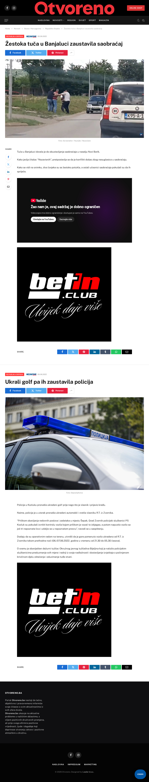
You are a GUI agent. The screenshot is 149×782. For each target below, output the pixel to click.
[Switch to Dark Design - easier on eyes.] (138, 20)
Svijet (82, 20)
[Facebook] (8, 157)
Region (71, 20)
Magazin (104, 20)
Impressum (74, 764)
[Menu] (6, 20)
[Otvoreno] (75, 8)
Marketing (90, 764)
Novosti (57, 20)
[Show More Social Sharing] (71, 53)
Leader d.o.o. (88, 772)
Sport (92, 20)
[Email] (8, 187)
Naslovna (44, 20)
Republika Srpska (14, 36)
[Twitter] (8, 164)
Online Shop (136, 8)
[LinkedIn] (8, 172)
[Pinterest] (8, 179)
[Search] (143, 20)
